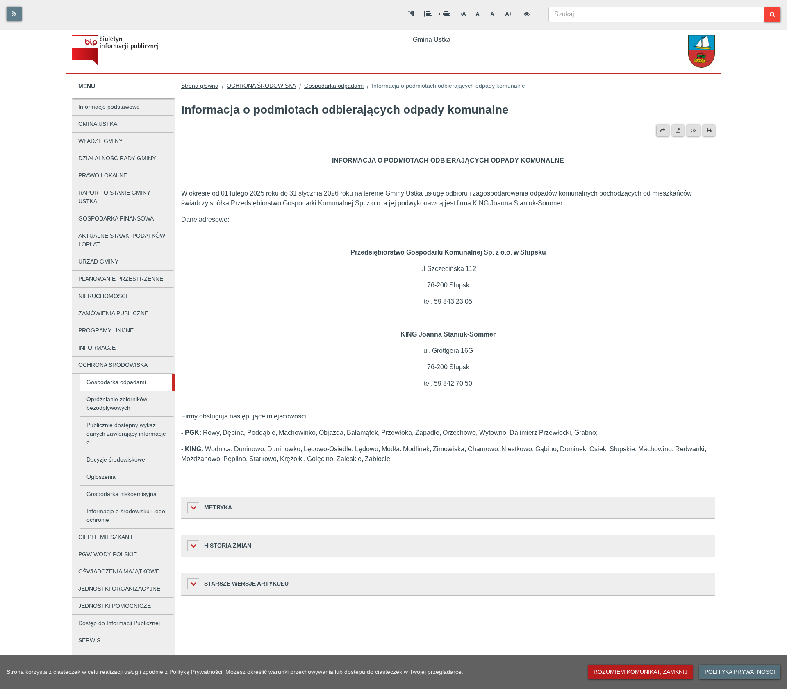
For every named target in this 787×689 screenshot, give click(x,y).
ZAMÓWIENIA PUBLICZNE (113, 313)
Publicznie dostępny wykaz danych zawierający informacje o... (126, 434)
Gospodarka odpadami (116, 382)
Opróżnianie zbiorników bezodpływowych (116, 403)
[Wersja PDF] (678, 130)
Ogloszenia (101, 476)
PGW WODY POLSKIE (107, 554)
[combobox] (656, 14)
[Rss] (14, 14)
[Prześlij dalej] (663, 130)
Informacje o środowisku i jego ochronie (125, 515)
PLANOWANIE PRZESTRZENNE (120, 278)
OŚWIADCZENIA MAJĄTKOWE (118, 571)
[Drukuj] (709, 130)
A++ (510, 14)
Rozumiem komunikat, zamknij (640, 672)
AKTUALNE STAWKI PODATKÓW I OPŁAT (121, 240)
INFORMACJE (97, 347)
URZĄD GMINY (98, 261)
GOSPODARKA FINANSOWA (116, 218)
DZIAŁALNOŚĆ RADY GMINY (117, 158)
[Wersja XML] (693, 130)
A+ (494, 14)
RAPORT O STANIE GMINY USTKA (114, 197)
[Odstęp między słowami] (444, 14)
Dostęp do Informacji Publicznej (119, 623)
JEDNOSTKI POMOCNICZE (114, 606)
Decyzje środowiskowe (115, 459)
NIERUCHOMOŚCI (102, 296)
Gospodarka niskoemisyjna (121, 494)
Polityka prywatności (740, 672)
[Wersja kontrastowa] (527, 14)
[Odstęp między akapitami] (411, 14)
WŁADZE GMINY (100, 141)
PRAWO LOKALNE (102, 175)
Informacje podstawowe (109, 106)
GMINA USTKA (97, 124)
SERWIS (89, 640)
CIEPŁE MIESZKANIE (106, 537)
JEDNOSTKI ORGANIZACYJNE (119, 588)
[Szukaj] (772, 14)
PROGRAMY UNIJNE (106, 330)
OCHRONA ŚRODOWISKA (113, 365)
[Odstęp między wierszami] (427, 14)
